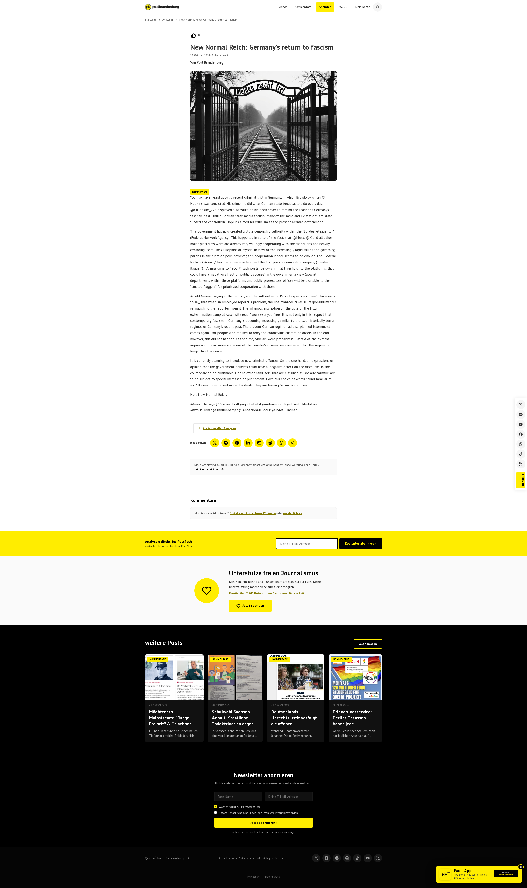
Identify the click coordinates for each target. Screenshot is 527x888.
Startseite (151, 19)
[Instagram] (520, 444)
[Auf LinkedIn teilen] (248, 442)
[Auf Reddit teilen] (270, 442)
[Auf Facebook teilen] (236, 442)
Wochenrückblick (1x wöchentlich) (239, 807)
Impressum (253, 877)
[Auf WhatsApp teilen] (281, 442)
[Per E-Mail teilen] (259, 442)
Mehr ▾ (343, 7)
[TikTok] (520, 454)
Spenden (325, 7)
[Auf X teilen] (214, 442)
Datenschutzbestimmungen (280, 832)
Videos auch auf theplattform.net (265, 858)
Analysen (168, 19)
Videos (283, 7)
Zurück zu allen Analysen (219, 428)
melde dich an (292, 513)
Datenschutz (272, 877)
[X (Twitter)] (520, 404)
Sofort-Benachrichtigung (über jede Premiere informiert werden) (259, 813)
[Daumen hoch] (193, 35)
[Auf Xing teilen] (292, 442)
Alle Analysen (368, 644)
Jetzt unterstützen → (209, 469)
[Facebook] (520, 434)
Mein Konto (362, 7)
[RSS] (520, 463)
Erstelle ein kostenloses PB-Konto (253, 513)
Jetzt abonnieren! (264, 823)
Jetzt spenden (253, 605)
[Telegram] (520, 414)
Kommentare (303, 7)
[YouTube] (520, 424)
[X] (316, 858)
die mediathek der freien (232, 858)
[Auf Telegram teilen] (225, 442)
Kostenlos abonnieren (360, 543)
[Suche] (377, 7)
